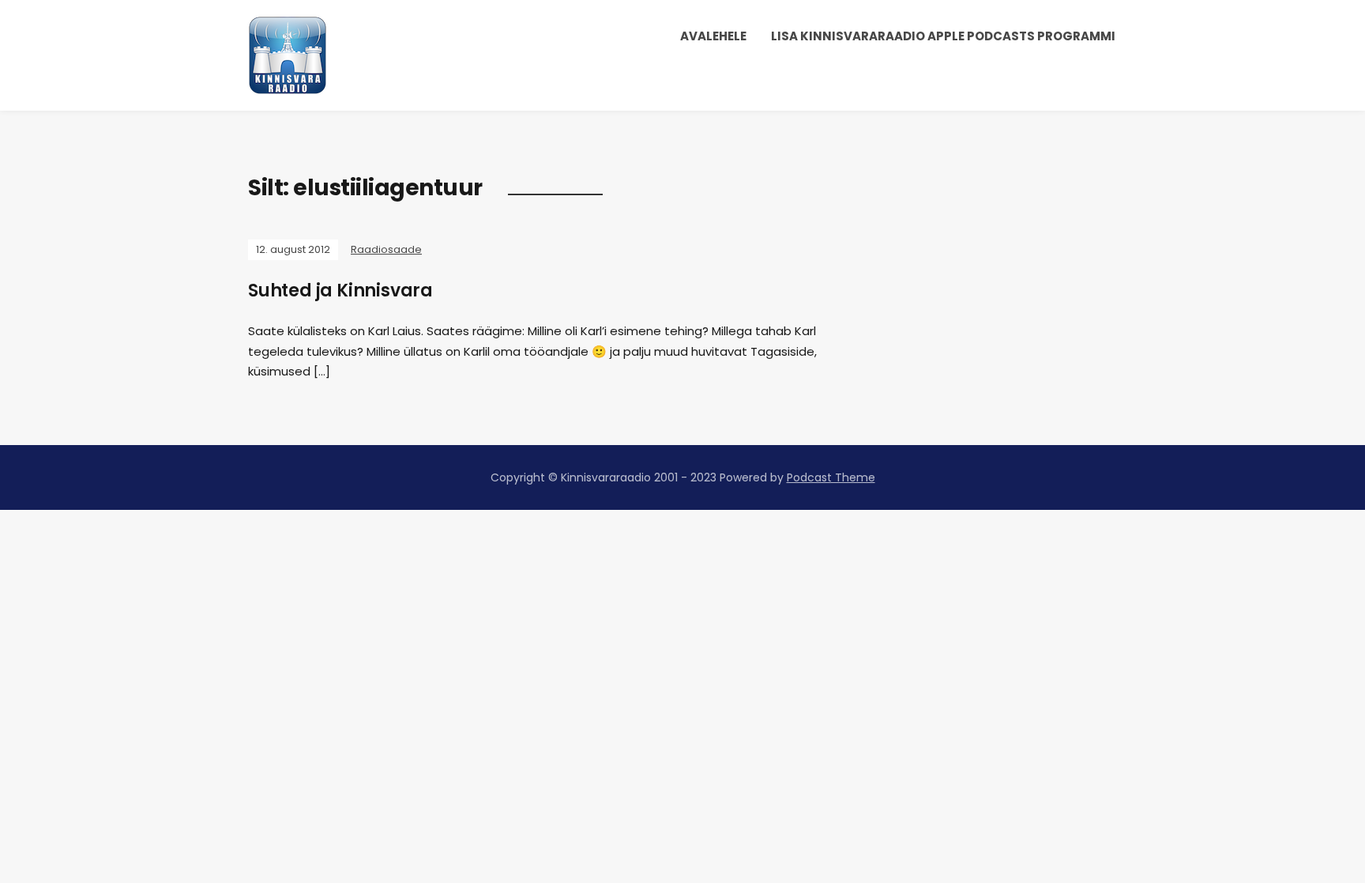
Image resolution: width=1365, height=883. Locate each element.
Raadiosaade (386, 249)
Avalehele (713, 36)
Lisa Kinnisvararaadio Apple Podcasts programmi (943, 36)
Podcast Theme (831, 477)
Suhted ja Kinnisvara (340, 290)
